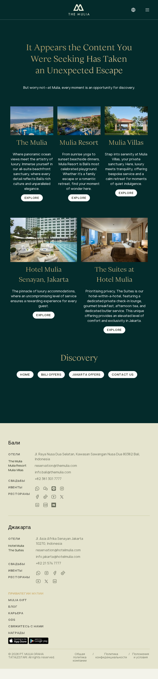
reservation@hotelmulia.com (58, 550)
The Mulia (15, 461)
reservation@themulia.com (56, 465)
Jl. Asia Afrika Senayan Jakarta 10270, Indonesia (59, 541)
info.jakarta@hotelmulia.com (58, 556)
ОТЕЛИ (14, 454)
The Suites (16, 550)
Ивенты (15, 487)
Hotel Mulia (16, 546)
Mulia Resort (17, 466)
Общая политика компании (80, 657)
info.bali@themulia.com (53, 472)
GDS (11, 619)
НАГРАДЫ (16, 633)
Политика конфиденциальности (111, 655)
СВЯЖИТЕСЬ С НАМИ (26, 626)
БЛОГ (12, 606)
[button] (147, 9)
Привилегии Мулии (26, 593)
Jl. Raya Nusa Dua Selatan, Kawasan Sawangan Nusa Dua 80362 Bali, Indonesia (87, 456)
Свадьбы (16, 480)
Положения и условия (140, 655)
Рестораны (19, 494)
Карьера (15, 613)
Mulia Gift (17, 600)
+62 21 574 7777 (48, 563)
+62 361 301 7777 (48, 478)
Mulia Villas (15, 470)
